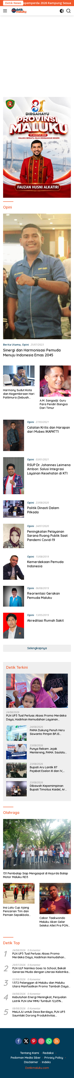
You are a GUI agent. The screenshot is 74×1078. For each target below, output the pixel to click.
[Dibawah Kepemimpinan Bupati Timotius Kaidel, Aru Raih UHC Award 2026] (16, 788)
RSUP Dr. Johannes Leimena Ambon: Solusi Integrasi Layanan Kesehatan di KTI (49, 469)
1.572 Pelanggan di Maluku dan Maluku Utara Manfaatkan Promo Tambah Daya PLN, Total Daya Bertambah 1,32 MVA (40, 984)
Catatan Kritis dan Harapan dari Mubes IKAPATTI (48, 429)
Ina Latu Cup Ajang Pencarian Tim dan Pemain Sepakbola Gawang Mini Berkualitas (16, 911)
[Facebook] (18, 1041)
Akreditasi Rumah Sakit (45, 620)
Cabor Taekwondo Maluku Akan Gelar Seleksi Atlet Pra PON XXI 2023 (53, 921)
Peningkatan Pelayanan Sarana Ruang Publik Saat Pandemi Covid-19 (47, 535)
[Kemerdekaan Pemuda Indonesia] (13, 567)
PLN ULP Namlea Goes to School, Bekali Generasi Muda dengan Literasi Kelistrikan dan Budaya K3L (41, 970)
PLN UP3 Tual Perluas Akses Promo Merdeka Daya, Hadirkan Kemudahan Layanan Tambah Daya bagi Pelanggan (36, 717)
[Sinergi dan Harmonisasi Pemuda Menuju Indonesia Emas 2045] (37, 276)
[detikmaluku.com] (18, 10)
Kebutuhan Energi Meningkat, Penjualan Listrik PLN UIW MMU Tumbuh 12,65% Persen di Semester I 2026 (39, 999)
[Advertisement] (37, 54)
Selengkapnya (37, 648)
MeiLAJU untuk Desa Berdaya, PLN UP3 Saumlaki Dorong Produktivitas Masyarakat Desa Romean (38, 1013)
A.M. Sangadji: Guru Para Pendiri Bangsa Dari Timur (54, 404)
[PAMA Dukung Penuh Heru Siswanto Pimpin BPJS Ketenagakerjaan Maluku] (16, 733)
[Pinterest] (33, 1041)
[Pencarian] (68, 11)
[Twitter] (26, 1041)
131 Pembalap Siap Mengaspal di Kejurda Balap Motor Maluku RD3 (35, 875)
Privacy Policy (53, 1057)
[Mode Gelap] (61, 11)
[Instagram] (41, 1041)
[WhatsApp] (49, 1041)
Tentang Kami (29, 1053)
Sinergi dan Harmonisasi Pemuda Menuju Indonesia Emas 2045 (32, 352)
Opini (25, 344)
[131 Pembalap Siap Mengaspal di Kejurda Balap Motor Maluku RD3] (37, 844)
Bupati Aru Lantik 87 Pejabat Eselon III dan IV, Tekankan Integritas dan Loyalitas (46, 769)
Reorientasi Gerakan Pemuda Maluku (43, 595)
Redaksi (48, 1053)
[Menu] (6, 10)
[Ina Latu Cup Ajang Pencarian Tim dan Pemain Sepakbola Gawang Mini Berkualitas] (19, 893)
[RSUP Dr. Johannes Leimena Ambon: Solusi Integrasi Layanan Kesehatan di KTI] (13, 475)
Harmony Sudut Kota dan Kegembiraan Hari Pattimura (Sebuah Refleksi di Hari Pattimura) (18, 394)
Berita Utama (12, 344)
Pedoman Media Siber (26, 1057)
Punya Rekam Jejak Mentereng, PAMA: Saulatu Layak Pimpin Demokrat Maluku (47, 750)
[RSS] (56, 1041)
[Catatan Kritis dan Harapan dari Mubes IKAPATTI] (13, 435)
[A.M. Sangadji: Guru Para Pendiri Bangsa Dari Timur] (55, 381)
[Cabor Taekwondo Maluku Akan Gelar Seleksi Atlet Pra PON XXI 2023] (55, 898)
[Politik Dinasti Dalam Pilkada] (13, 509)
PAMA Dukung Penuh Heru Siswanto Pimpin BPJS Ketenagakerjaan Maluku (47, 732)
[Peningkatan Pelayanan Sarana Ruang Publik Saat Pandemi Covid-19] (13, 536)
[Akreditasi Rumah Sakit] (13, 625)
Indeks (46, 1062)
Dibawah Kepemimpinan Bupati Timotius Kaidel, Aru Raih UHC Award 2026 (48, 787)
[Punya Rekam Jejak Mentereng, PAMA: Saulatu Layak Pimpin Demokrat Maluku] (16, 751)
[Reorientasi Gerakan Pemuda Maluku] (13, 596)
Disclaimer (31, 1062)
